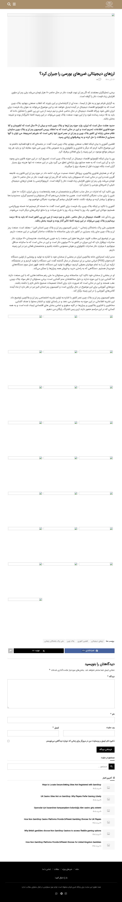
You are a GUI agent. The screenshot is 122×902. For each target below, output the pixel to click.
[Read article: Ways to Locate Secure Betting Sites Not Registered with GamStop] (109, 788)
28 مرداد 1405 (97, 846)
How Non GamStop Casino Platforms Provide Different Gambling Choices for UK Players (62, 819)
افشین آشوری (83, 641)
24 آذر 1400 (110, 79)
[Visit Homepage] (109, 4)
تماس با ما (46, 869)
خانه (77, 869)
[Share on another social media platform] (10, 650)
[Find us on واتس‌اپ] (56, 894)
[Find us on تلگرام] (61, 894)
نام (112, 714)
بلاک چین (70, 641)
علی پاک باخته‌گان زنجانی (54, 641)
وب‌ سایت (110, 727)
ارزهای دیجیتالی (97, 641)
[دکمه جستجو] (9, 4)
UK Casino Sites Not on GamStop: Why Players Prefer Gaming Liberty (71, 796)
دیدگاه (111, 676)
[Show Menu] (14, 4)
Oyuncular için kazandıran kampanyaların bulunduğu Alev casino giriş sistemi (67, 807)
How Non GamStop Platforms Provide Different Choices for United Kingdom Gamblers (63, 842)
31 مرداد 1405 (97, 789)
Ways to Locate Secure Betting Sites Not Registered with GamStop (71, 784)
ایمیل (55, 727)
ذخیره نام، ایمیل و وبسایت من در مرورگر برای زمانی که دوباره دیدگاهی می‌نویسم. (80, 741)
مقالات (56, 869)
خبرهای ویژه (67, 869)
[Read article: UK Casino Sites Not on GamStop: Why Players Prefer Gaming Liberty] (109, 799)
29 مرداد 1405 (97, 823)
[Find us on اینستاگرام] (66, 894)
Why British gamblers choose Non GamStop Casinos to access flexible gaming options (62, 830)
